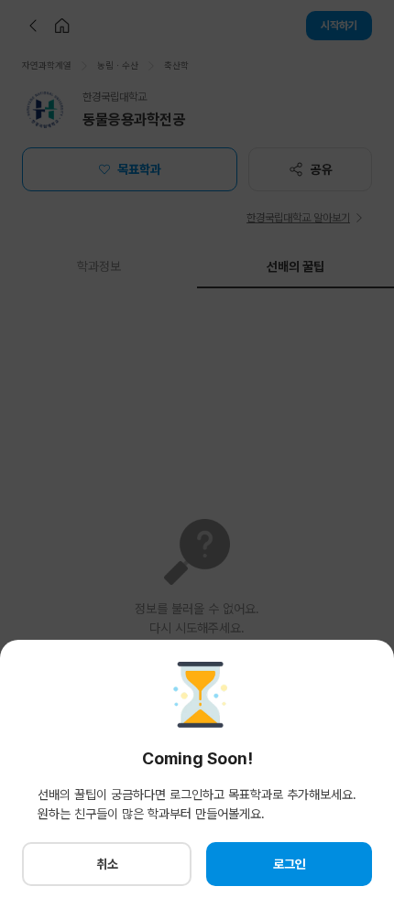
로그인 (289, 864)
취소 (107, 864)
